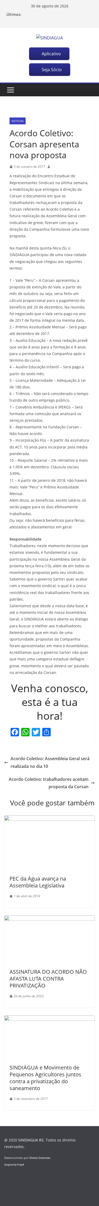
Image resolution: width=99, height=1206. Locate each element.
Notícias (17, 121)
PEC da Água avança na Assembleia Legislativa (38, 882)
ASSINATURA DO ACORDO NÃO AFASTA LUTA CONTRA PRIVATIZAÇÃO (48, 978)
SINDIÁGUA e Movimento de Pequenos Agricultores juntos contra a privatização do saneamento (45, 1078)
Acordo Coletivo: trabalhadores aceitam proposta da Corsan (48, 783)
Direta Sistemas (39, 1158)
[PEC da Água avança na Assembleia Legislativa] (49, 819)
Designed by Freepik (14, 1164)
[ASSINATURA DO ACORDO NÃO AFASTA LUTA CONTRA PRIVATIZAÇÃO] (49, 919)
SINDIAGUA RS (31, 1139)
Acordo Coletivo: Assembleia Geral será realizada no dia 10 (50, 762)
